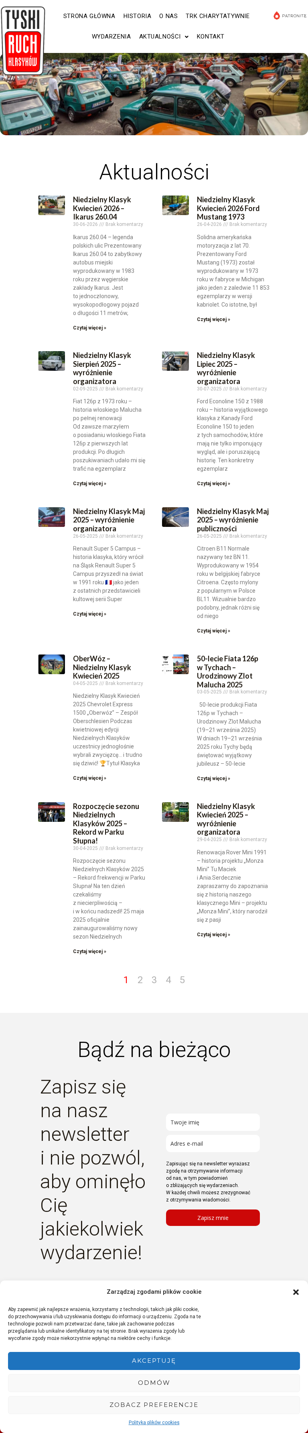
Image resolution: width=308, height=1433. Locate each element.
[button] (296, 1292)
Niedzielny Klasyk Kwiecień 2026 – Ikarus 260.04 (102, 208)
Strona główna (89, 16)
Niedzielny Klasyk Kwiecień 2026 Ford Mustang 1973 (228, 208)
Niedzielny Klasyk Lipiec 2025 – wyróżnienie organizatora (226, 368)
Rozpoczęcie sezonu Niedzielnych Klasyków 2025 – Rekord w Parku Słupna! (106, 823)
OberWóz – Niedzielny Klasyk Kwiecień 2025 (102, 667)
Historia (138, 16)
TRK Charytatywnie (217, 16)
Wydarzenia (111, 36)
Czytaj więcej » (89, 328)
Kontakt (211, 36)
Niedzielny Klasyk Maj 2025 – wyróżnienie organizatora (109, 520)
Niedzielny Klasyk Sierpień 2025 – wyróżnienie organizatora (102, 368)
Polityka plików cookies (154, 1422)
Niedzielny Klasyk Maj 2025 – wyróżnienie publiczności (233, 520)
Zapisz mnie (213, 1218)
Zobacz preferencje (154, 1405)
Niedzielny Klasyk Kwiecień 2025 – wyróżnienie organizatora (226, 819)
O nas (168, 16)
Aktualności (160, 36)
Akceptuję (154, 1360)
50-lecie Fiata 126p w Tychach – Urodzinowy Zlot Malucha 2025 (227, 671)
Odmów (154, 1382)
